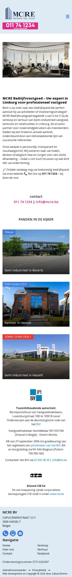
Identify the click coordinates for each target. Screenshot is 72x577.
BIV (38, 424)
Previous (8, 65)
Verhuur (42, 549)
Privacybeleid (39, 570)
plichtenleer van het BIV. (46, 445)
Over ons (8, 549)
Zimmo (63, 573)
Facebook (43, 553)
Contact (7, 553)
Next (63, 65)
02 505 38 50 (41, 460)
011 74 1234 (23, 202)
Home (6, 545)
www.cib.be (57, 494)
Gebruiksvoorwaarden (15, 570)
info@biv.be (59, 460)
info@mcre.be (47, 202)
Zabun (55, 573)
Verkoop (42, 545)
